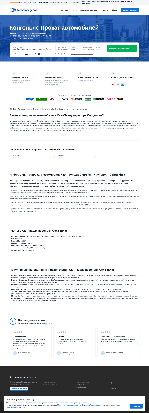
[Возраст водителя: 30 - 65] (39, 54)
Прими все (136, 406)
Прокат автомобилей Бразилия (28, 109)
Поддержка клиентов (88, 10)
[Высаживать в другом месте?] (13, 54)
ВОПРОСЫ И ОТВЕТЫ (69, 10)
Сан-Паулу (16, 156)
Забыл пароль (80, 384)
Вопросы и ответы (49, 382)
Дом (14, 109)
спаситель (60, 156)
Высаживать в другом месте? (25, 54)
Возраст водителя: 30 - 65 (50, 54)
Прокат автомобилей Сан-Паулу (52, 109)
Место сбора (17, 47)
